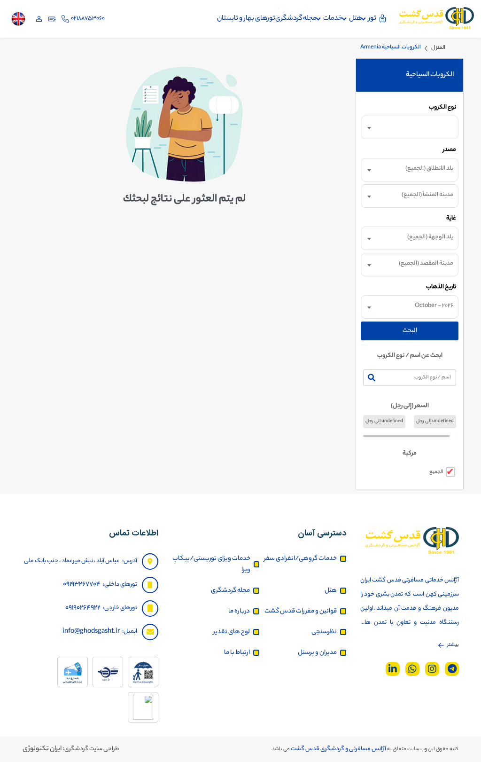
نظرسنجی (324, 632)
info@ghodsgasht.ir (91, 631)
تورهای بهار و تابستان (246, 18)
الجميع (436, 472)
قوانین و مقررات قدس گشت (300, 611)
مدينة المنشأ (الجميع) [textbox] (427, 195)
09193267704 (82, 584)
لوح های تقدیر (231, 632)
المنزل (438, 48)
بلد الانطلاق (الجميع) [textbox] (429, 168)
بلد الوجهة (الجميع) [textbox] (430, 237)
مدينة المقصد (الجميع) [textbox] (426, 263)
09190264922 (83, 608)
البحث (410, 331)
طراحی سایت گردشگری (91, 749)
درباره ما (239, 611)
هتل (355, 18)
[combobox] (409, 127)
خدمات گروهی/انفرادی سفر (300, 558)
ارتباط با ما (237, 652)
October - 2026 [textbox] (434, 306)
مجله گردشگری (296, 18)
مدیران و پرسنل (317, 652)
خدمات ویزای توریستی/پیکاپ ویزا (211, 564)
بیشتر (453, 645)
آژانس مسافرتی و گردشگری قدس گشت (338, 749)
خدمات (332, 18)
